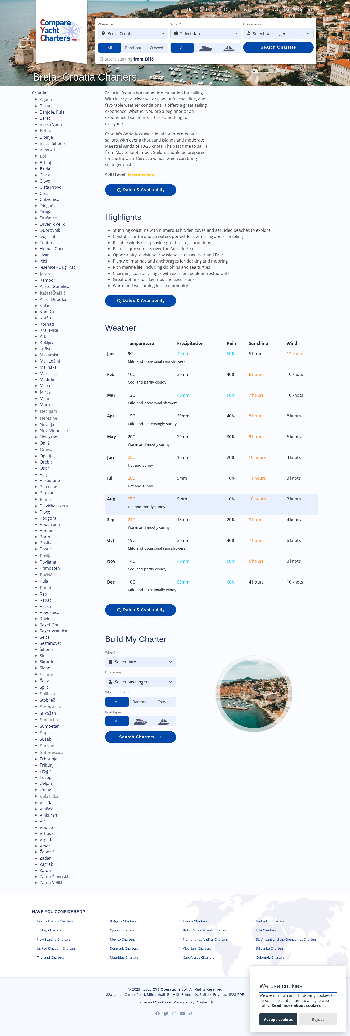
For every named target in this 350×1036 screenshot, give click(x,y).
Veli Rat (47, 803)
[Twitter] (166, 1013)
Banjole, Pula (52, 112)
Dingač (46, 205)
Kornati (47, 324)
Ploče (45, 512)
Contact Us (205, 1002)
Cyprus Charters (122, 930)
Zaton (45, 870)
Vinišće (46, 809)
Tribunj (47, 765)
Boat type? (113, 712)
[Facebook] (157, 1013)
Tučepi (46, 777)
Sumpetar (49, 726)
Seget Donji (51, 625)
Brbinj (45, 162)
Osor (44, 468)
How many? (252, 24)
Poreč (45, 536)
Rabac (46, 600)
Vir (42, 821)
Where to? (106, 24)
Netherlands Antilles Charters (205, 939)
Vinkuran (48, 815)
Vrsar (45, 846)
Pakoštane (50, 480)
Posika (46, 543)
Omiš (45, 443)
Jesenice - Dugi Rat (57, 267)
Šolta (44, 681)
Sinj (43, 655)
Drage (46, 212)
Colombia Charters (270, 957)
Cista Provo (51, 187)
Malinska (48, 367)
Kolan (45, 305)
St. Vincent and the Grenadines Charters (286, 939)
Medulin (47, 379)
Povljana (48, 562)
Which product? (117, 692)
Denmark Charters (124, 948)
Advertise (281, 9)
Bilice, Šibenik (53, 143)
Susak (45, 739)
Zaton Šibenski (54, 876)
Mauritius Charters (124, 957)
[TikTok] (190, 1013)
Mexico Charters (122, 939)
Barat (45, 118)
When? (175, 24)
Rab (43, 594)
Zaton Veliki (51, 883)
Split (44, 687)
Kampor (47, 280)
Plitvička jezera (54, 506)
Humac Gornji (53, 249)
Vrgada (47, 839)
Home (192, 9)
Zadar (45, 858)
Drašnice (48, 218)
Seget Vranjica (53, 631)
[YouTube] (183, 1013)
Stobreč (47, 700)
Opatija (47, 456)
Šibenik (47, 649)
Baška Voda (51, 124)
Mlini (44, 398)
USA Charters (266, 930)
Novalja (47, 424)
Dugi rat (47, 236)
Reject (318, 1019)
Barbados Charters (270, 921)
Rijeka (45, 606)
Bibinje (46, 137)
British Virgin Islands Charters (205, 930)
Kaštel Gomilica (54, 286)
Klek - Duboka (53, 299)
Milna (45, 385)
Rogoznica (49, 612)
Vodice (46, 827)
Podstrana (50, 524)
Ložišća (47, 348)
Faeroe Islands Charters (55, 921)
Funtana (48, 242)
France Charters (195, 921)
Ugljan (46, 783)
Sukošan (48, 713)
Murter (46, 404)
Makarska (49, 355)
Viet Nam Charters (197, 948)
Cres (44, 193)
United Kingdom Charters (56, 948)
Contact (305, 9)
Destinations (235, 9)
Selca (45, 637)
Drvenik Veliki (53, 224)
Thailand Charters (50, 957)
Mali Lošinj (50, 361)
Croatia (39, 93)
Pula (44, 581)
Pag (43, 474)
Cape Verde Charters (198, 957)
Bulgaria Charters (123, 921)
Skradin (47, 662)
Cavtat (46, 175)
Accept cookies (278, 1019)
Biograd (47, 149)
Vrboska (48, 833)
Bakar (45, 106)
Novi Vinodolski (54, 431)
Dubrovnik (50, 230)
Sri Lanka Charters (270, 948)
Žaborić (47, 852)
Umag (45, 789)
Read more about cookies (296, 1005)
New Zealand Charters (53, 939)
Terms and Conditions (154, 1002)
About (260, 9)
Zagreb (46, 864)
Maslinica (49, 373)
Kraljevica (49, 330)
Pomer (46, 530)
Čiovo (45, 181)
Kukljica (47, 342)
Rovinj (46, 618)
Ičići (43, 261)
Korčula (47, 318)
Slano (45, 668)
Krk (43, 336)
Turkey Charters (49, 930)
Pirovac (47, 493)
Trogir (45, 771)
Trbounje (48, 759)
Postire (47, 549)
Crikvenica (49, 199)
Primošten (50, 568)
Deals (211, 9)
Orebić (46, 462)
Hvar (44, 255)
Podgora (48, 518)
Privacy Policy (184, 1002)
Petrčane (48, 486)
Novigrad (48, 437)
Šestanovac (51, 643)
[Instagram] (174, 1013)
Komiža (47, 312)
